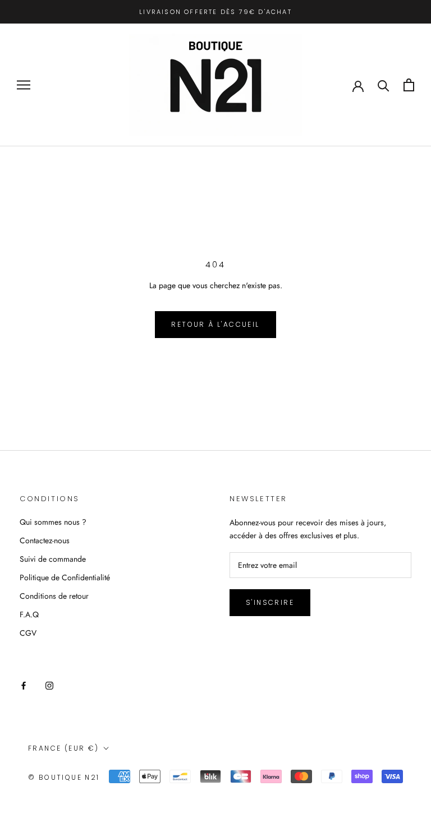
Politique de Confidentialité (65, 577)
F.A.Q (29, 614)
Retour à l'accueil (215, 324)
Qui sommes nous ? (53, 522)
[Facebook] (23, 684)
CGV (28, 633)
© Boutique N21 (64, 777)
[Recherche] (383, 85)
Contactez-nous (45, 540)
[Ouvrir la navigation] (23, 85)
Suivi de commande (53, 559)
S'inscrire (270, 602)
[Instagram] (49, 684)
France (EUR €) (63, 748)
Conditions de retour (54, 596)
